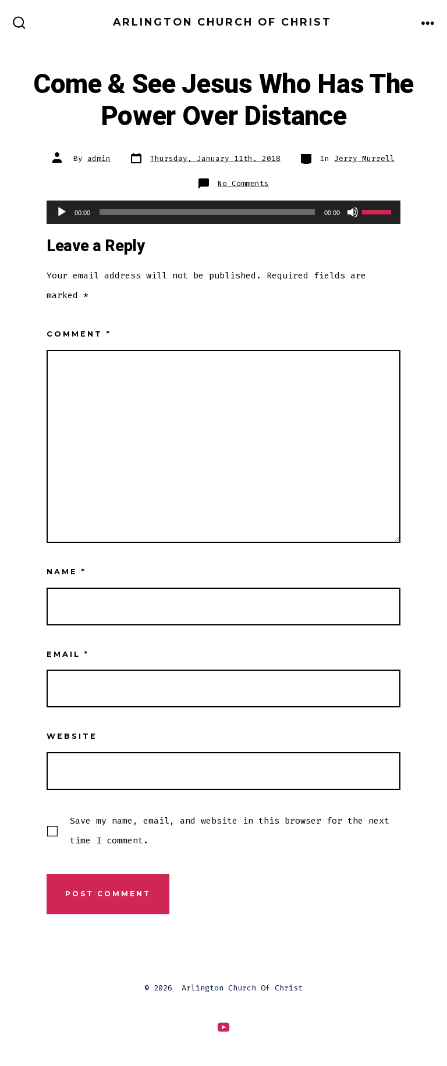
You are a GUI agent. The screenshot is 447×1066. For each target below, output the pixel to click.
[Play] (62, 212)
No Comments (243, 183)
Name (66, 571)
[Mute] (353, 212)
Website (72, 736)
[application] (223, 212)
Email (68, 654)
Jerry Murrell (364, 158)
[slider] (378, 211)
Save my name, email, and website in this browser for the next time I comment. (229, 830)
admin (99, 158)
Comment (79, 334)
